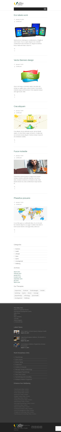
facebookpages (34, 290)
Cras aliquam (19, 106)
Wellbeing (17, 263)
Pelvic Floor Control (20, 374)
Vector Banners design (24, 60)
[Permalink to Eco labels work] (30, 31)
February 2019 (17, 273)
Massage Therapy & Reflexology (23, 369)
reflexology (27, 295)
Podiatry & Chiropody (20, 367)
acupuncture (18, 290)
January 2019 (17, 275)
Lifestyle (17, 254)
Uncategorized (19, 261)
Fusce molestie (20, 151)
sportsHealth (35, 295)
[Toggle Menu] (45, 9)
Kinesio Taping (19, 362)
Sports (17, 258)
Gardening (17, 293)
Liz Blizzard (18, 21)
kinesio (29, 293)
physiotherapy (18, 295)
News (16, 256)
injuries (24, 293)
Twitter (32, 427)
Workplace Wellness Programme (23, 379)
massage (36, 293)
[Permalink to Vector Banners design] (30, 76)
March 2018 (17, 282)
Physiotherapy (19, 357)
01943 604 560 (18, 322)
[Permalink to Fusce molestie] (30, 167)
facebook (25, 290)
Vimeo (41, 427)
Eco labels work (21, 15)
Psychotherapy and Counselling (23, 377)
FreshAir (42, 290)
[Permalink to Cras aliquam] (30, 122)
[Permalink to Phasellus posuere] (30, 213)
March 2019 (17, 272)
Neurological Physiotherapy (22, 372)
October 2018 (17, 277)
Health (17, 251)
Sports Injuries (19, 359)
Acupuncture (18, 364)
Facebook (38, 427)
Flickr (35, 427)
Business (17, 249)
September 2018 (18, 279)
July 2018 (16, 280)
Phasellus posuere (22, 198)
